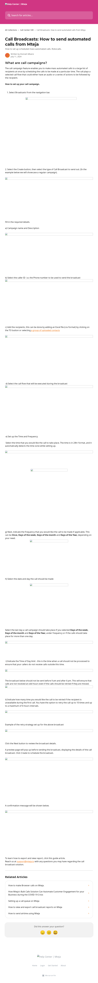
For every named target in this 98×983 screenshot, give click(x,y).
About (63, 965)
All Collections (11, 30)
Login (42, 965)
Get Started (53, 965)
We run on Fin (50, 975)
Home (34, 965)
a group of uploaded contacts (45, 330)
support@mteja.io (25, 861)
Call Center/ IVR (27, 30)
